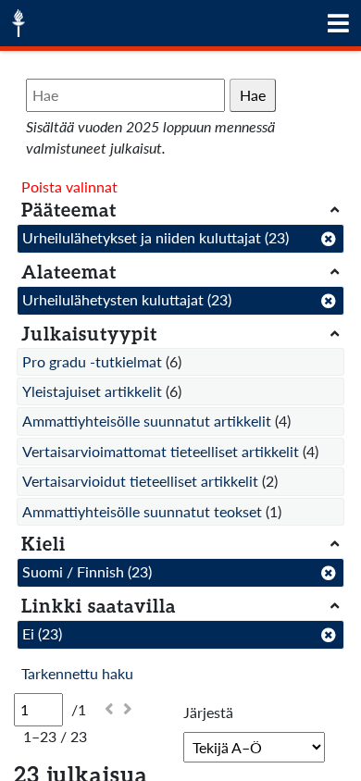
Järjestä (208, 712)
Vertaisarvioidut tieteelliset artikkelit (140, 481)
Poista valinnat (69, 186)
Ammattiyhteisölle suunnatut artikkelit (146, 420)
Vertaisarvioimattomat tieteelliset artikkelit (160, 451)
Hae (253, 95)
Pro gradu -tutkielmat (92, 361)
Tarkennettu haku (77, 673)
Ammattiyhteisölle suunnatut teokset (142, 511)
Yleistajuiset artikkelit (92, 391)
